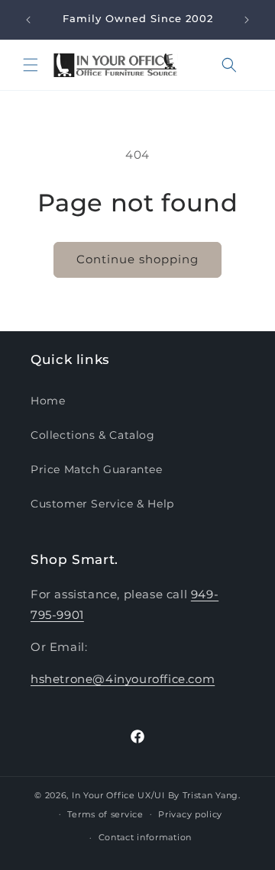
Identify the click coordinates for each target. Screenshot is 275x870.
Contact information (145, 837)
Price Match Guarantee (97, 469)
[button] (30, 65)
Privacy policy (190, 814)
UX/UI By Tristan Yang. (189, 795)
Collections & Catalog (93, 435)
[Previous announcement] (28, 20)
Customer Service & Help (102, 504)
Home (48, 401)
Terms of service (105, 814)
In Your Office (103, 795)
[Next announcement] (247, 20)
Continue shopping (137, 259)
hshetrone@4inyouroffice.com (123, 679)
